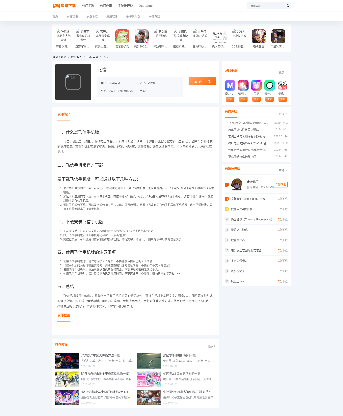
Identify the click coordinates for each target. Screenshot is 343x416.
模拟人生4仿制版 (241, 209)
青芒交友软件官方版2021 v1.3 (269, 93)
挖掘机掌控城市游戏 (182, 46)
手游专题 (154, 16)
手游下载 (92, 16)
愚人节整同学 (220, 46)
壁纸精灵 (243, 93)
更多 (210, 346)
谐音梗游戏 (122, 46)
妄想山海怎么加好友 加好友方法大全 (249, 136)
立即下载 (280, 184)
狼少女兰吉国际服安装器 (246, 250)
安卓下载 (205, 81)
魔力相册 (230, 93)
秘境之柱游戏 (239, 229)
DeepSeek (146, 6)
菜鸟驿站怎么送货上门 (242, 156)
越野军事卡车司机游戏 (84, 46)
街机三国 (258, 46)
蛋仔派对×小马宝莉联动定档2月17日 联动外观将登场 (107, 392)
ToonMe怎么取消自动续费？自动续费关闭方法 (249, 123)
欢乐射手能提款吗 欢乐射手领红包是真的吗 (249, 150)
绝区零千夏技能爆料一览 (179, 355)
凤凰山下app (239, 281)
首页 (55, 16)
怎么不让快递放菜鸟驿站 (243, 129)
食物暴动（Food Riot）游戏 (248, 198)
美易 (256, 93)
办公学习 (92, 57)
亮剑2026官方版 (142, 46)
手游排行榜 (125, 6)
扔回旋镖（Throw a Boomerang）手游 (254, 219)
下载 (230, 99)
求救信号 (253, 182)
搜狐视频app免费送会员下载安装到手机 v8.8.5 (282, 93)
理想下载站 (59, 57)
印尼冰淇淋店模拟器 (279, 46)
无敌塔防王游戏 (162, 46)
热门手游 (88, 6)
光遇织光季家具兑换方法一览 (100, 355)
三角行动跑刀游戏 (201, 46)
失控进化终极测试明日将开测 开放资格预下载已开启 (189, 392)
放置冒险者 (238, 240)
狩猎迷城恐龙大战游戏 (64, 46)
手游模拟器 (133, 16)
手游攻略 (72, 16)
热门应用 (106, 6)
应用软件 (112, 16)
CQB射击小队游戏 (240, 46)
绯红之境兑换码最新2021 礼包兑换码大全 (249, 143)
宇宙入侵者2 (239, 260)
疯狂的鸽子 (238, 271)
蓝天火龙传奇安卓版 (104, 46)
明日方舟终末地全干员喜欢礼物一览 (105, 373)
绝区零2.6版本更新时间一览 (181, 373)
